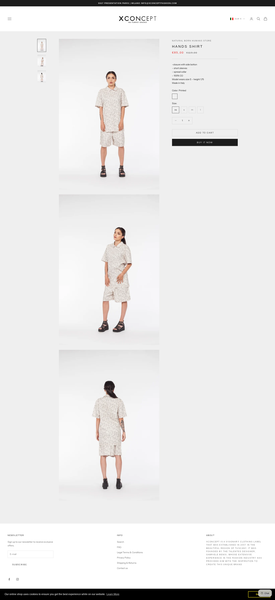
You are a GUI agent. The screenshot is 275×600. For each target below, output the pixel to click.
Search (120, 541)
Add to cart (205, 132)
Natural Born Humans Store (192, 41)
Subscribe (19, 564)
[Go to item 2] (41, 61)
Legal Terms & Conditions (130, 552)
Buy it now (205, 142)
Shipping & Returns (126, 562)
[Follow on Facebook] (9, 579)
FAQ (119, 547)
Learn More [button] (112, 594)
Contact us (122, 568)
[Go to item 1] (41, 45)
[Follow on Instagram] (17, 579)
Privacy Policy (123, 557)
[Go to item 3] (41, 76)
